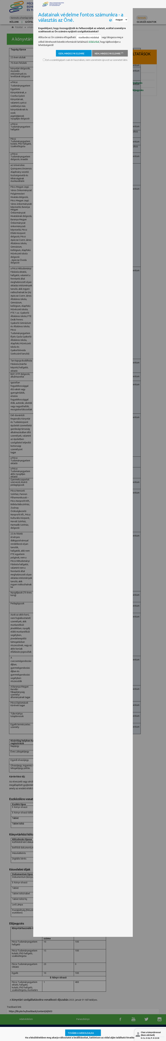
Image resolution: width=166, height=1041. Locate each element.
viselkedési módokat (88, 37)
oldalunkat (94, 42)
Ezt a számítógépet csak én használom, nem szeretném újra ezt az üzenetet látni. (86, 60)
